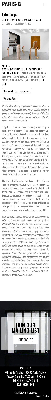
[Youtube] (25, 384)
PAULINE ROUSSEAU (11, 73)
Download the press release (17, 91)
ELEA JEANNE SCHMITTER (13, 69)
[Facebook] (19, 384)
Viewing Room (10, 98)
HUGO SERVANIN (33, 69)
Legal (38, 396)
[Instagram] (32, 384)
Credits (46, 396)
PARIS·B (11, 4)
